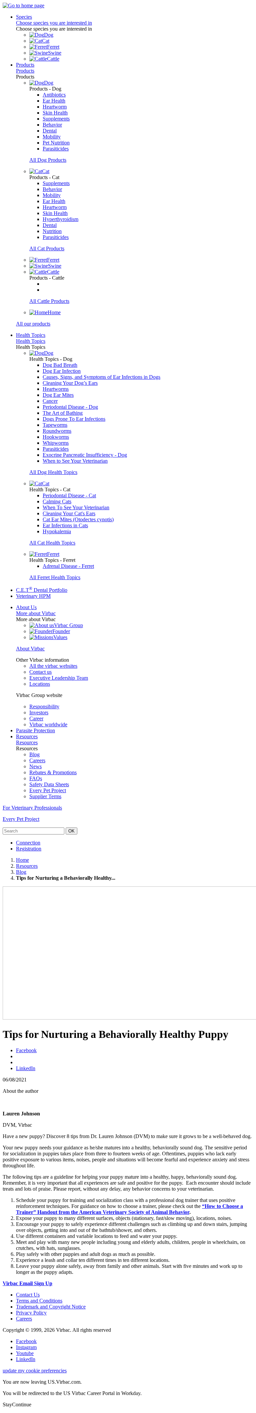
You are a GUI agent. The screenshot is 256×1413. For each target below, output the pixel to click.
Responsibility (44, 706)
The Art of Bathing (63, 413)
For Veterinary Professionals (32, 808)
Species (24, 17)
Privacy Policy (31, 1312)
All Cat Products (46, 248)
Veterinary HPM (33, 596)
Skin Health (55, 113)
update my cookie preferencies (35, 1370)
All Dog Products (47, 160)
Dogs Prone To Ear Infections (74, 419)
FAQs (35, 778)
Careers (37, 760)
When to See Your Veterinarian (75, 461)
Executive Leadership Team (58, 678)
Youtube (25, 1353)
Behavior (52, 124)
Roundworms (57, 431)
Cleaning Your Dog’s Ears (70, 383)
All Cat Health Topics (52, 543)
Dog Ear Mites (58, 395)
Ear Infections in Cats (65, 525)
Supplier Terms (45, 796)
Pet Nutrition (56, 142)
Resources (27, 736)
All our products (33, 324)
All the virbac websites (53, 666)
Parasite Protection (35, 730)
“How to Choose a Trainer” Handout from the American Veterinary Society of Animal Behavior (129, 1209)
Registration (28, 848)
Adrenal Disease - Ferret (68, 566)
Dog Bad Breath (60, 365)
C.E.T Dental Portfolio (41, 590)
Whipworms (56, 443)
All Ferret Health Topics (54, 577)
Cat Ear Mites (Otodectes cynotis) (78, 519)
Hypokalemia (57, 531)
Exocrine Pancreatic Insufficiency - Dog (85, 455)
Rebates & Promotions (53, 772)
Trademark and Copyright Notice (51, 1306)
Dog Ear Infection (62, 371)
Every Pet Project (47, 790)
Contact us (40, 672)
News (35, 766)
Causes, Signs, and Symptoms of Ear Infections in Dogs (101, 377)
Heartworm (55, 107)
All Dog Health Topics (53, 472)
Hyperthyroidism (60, 219)
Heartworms (56, 389)
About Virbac (30, 648)
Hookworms (56, 437)
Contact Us (28, 1294)
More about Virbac (36, 613)
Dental (50, 130)
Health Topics (30, 335)
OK (71, 830)
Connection (28, 842)
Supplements (56, 118)
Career (36, 718)
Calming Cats (57, 501)
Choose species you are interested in (54, 23)
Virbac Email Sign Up (27, 1283)
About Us (26, 607)
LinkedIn (25, 1068)
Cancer (50, 401)
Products (25, 65)
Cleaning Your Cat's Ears (69, 513)
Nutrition (52, 231)
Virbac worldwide (48, 724)
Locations (39, 684)
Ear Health (54, 101)
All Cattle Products (49, 301)
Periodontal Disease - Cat (69, 495)
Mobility (52, 136)
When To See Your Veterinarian (76, 507)
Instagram (26, 1347)
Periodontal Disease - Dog (70, 407)
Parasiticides (56, 148)
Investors (38, 712)
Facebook (26, 1050)
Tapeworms (55, 425)
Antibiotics (54, 95)
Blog (34, 754)
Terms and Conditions (39, 1300)
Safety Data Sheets (49, 784)
